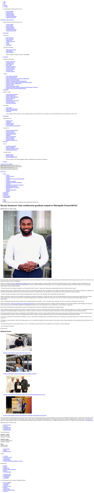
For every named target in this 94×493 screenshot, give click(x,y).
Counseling (8, 122)
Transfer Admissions (10, 98)
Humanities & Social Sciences (12, 187)
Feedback (5, 487)
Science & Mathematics (11, 189)
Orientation (8, 111)
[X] (48, 426)
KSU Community (10, 38)
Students (8, 191)
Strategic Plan (9, 40)
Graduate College (10, 84)
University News (9, 37)
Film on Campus (7, 196)
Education (8, 183)
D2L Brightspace (7, 459)
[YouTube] (48, 430)
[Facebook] (48, 425)
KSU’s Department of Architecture (20, 283)
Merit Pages (5, 194)
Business (8, 180)
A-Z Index (5, 6)
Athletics (5, 161)
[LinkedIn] (48, 427)
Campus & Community (11, 181)
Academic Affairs (10, 62)
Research (5, 141)
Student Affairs (9, 120)
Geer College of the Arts (11, 77)
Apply (4, 1)
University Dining (10, 131)
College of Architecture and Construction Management (22, 303)
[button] (11, 165)
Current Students (9, 11)
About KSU (6, 33)
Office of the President (11, 49)
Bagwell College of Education (12, 79)
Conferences (8, 45)
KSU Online (9, 65)
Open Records (6, 488)
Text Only (5, 491)
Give (4, 4)
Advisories (5, 485)
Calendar (5, 5)
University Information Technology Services (13, 461)
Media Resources (7, 451)
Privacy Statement (7, 482)
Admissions (5, 89)
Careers (7, 43)
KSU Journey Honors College (12, 86)
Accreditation (6, 483)
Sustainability (6, 476)
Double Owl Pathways (11, 66)
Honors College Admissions (12, 96)
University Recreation (11, 132)
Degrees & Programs (10, 61)
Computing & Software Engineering (14, 182)
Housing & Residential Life (12, 130)
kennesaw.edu (90, 420)
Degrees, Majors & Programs (9, 469)
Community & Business (11, 16)
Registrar (5, 470)
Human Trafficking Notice (9, 490)
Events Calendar (9, 124)
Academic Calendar (10, 67)
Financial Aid (6, 468)
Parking (5, 450)
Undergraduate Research (11, 149)
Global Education (10, 64)
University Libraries (10, 69)
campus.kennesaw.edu (11, 17)
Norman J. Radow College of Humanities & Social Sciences (19, 82)
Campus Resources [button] (7, 9)
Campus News (6, 458)
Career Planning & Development (13, 125)
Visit (4, 3)
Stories (4, 200)
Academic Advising (10, 71)
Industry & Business (10, 147)
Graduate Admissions (10, 95)
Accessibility (6, 478)
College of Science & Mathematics (13, 83)
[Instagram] (48, 428)
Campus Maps (6, 449)
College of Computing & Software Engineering (16, 81)
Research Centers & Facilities (12, 148)
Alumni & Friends (10, 15)
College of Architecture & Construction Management (17, 78)
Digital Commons (10, 155)
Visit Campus (9, 107)
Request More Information (12, 109)
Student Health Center (11, 134)
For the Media (6, 197)
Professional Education (11, 103)
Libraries (5, 465)
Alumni (7, 42)
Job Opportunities (7, 471)
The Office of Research (11, 146)
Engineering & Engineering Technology (14, 185)
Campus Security (7, 474)
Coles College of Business (11, 76)
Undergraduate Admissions (12, 94)
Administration (9, 51)
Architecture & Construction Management (15, 178)
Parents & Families (10, 13)
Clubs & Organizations (11, 136)
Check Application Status (11, 110)
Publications (6, 193)
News (4, 173)
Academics (5, 56)
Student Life (6, 116)
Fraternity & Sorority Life (11, 140)
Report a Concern (7, 486)
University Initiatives (10, 41)
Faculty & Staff (9, 12)
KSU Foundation (10, 52)
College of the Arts (10, 176)
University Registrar (10, 101)
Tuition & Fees (9, 99)
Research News (9, 154)
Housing (5, 467)
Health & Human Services (11, 186)
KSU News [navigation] (3, 171)
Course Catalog (9, 70)
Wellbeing (8, 135)
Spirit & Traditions (10, 137)
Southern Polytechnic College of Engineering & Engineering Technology (22, 87)
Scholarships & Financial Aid (12, 100)
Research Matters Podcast (11, 157)
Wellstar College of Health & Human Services (16, 88)
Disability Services (10, 123)
